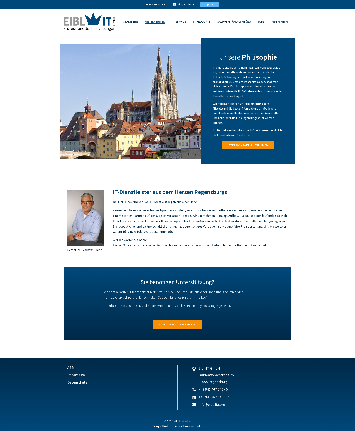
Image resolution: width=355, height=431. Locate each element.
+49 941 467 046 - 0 (213, 389)
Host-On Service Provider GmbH (182, 426)
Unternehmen (155, 21)
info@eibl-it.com (212, 404)
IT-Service (179, 21)
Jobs (261, 21)
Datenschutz (77, 382)
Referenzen (280, 21)
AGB (70, 367)
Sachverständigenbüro (234, 21)
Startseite (130, 21)
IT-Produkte (201, 21)
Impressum (76, 375)
